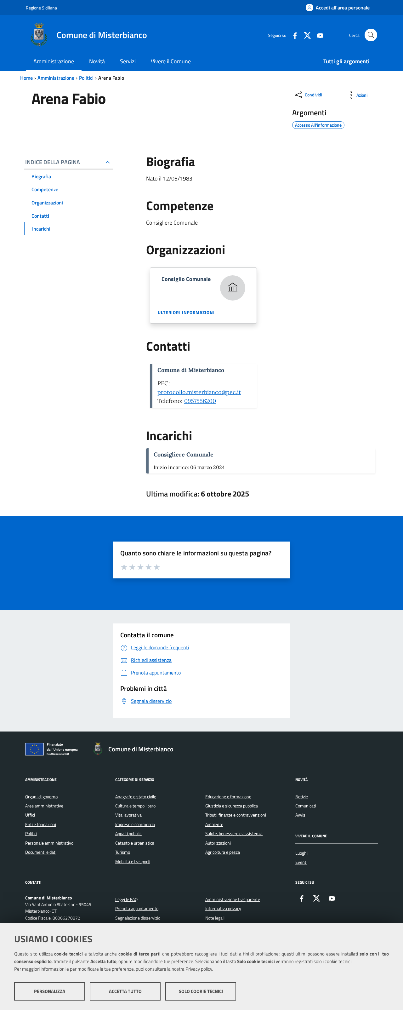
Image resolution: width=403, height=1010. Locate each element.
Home (26, 78)
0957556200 (200, 401)
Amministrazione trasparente (232, 899)
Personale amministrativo (49, 843)
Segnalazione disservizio (137, 918)
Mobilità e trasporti (132, 861)
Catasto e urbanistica (134, 843)
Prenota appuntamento (136, 908)
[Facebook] (292, 35)
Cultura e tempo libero (135, 805)
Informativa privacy (223, 908)
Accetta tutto (125, 991)
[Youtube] (317, 35)
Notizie (301, 796)
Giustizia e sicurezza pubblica (231, 805)
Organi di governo (41, 796)
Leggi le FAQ (126, 899)
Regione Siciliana (41, 7)
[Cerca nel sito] (371, 35)
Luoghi (301, 853)
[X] (305, 35)
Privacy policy (198, 969)
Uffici (30, 815)
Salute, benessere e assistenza (234, 833)
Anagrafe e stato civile (135, 796)
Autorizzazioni (218, 843)
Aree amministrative (44, 805)
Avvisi (300, 815)
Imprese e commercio (135, 824)
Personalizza (49, 991)
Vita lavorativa (128, 815)
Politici (86, 78)
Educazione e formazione (228, 796)
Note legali (214, 918)
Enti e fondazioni (40, 824)
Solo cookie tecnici (201, 991)
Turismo (122, 852)
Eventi (301, 862)
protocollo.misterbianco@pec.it (199, 392)
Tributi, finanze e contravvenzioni (235, 815)
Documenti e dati (40, 852)
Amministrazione (55, 78)
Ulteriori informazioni (186, 312)
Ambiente (214, 824)
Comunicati (305, 805)
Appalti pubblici (128, 833)
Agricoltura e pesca (222, 852)
